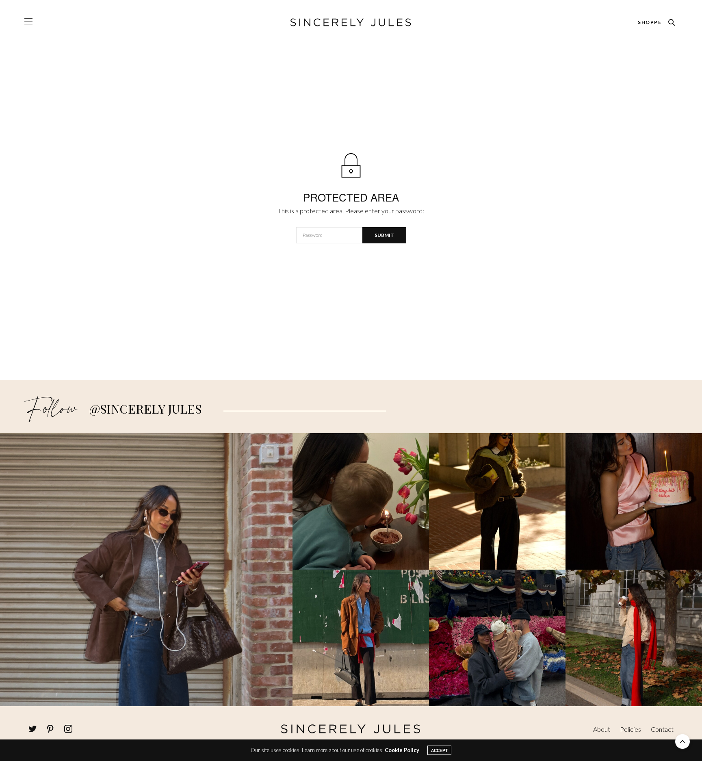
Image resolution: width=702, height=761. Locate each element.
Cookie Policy (402, 750)
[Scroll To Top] (682, 741)
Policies (630, 729)
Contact (662, 729)
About (601, 729)
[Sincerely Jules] (351, 22)
